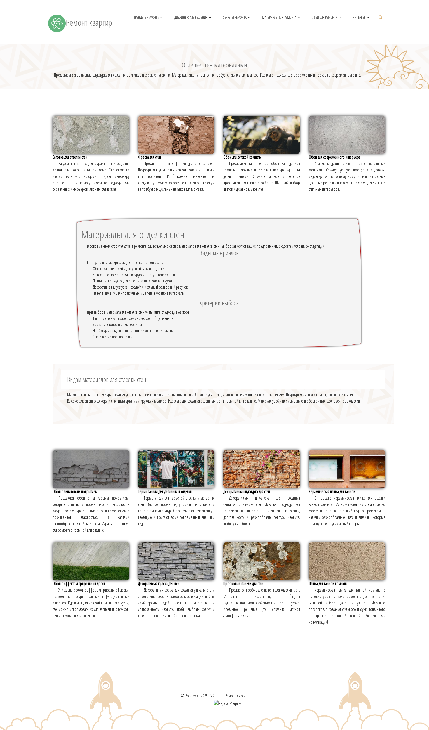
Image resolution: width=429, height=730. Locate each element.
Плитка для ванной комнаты (328, 583)
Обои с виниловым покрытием (75, 491)
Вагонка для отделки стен (70, 157)
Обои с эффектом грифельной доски (79, 583)
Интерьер (359, 17)
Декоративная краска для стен (158, 583)
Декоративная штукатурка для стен (246, 491)
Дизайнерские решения (190, 17)
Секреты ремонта (235, 17)
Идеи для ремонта (324, 17)
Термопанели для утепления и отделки (165, 491)
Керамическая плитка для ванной (332, 491)
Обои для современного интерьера (334, 157)
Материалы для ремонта (279, 17)
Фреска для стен (149, 157)
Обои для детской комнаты (242, 157)
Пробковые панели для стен (243, 583)
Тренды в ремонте (146, 17)
